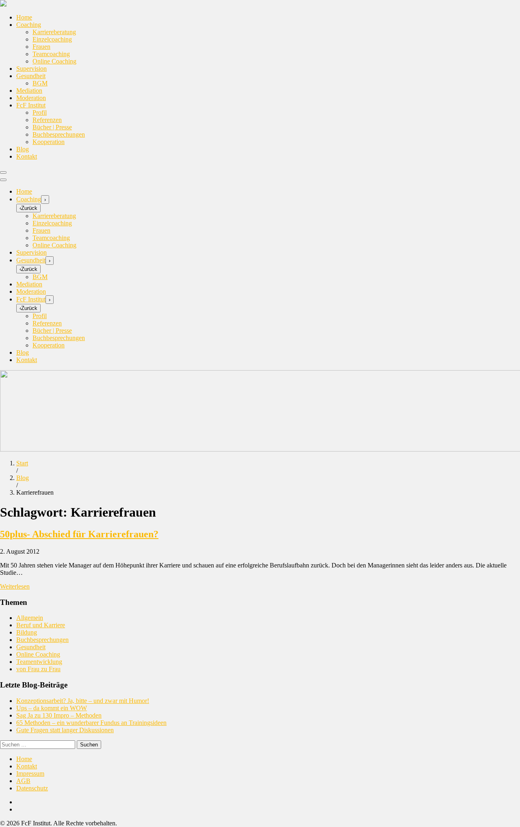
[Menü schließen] (3, 180)
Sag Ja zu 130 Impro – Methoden (59, 715)
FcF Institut (31, 105)
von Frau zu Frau (38, 669)
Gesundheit (31, 75)
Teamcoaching (51, 53)
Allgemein (29, 617)
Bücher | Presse (52, 127)
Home (24, 17)
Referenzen (47, 119)
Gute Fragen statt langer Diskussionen (65, 730)
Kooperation (48, 141)
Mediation (29, 90)
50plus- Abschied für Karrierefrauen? (79, 534)
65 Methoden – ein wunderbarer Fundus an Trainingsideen (91, 722)
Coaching (28, 24)
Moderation (31, 97)
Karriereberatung (54, 31)
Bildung (26, 632)
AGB (23, 780)
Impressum (30, 773)
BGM (40, 83)
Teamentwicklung (39, 661)
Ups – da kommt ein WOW (51, 708)
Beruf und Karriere (40, 625)
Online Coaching (54, 61)
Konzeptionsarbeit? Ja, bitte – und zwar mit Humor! (82, 700)
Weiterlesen (15, 586)
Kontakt (26, 156)
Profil (39, 112)
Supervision (31, 68)
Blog (22, 149)
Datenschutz (32, 788)
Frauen (41, 46)
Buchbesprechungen (58, 134)
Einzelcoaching (52, 39)
